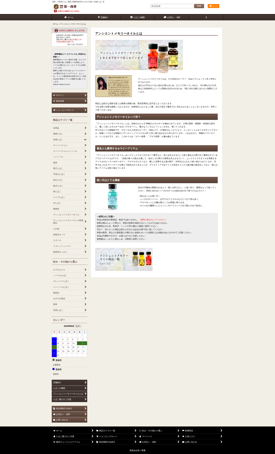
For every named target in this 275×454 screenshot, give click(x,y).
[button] (206, 17)
